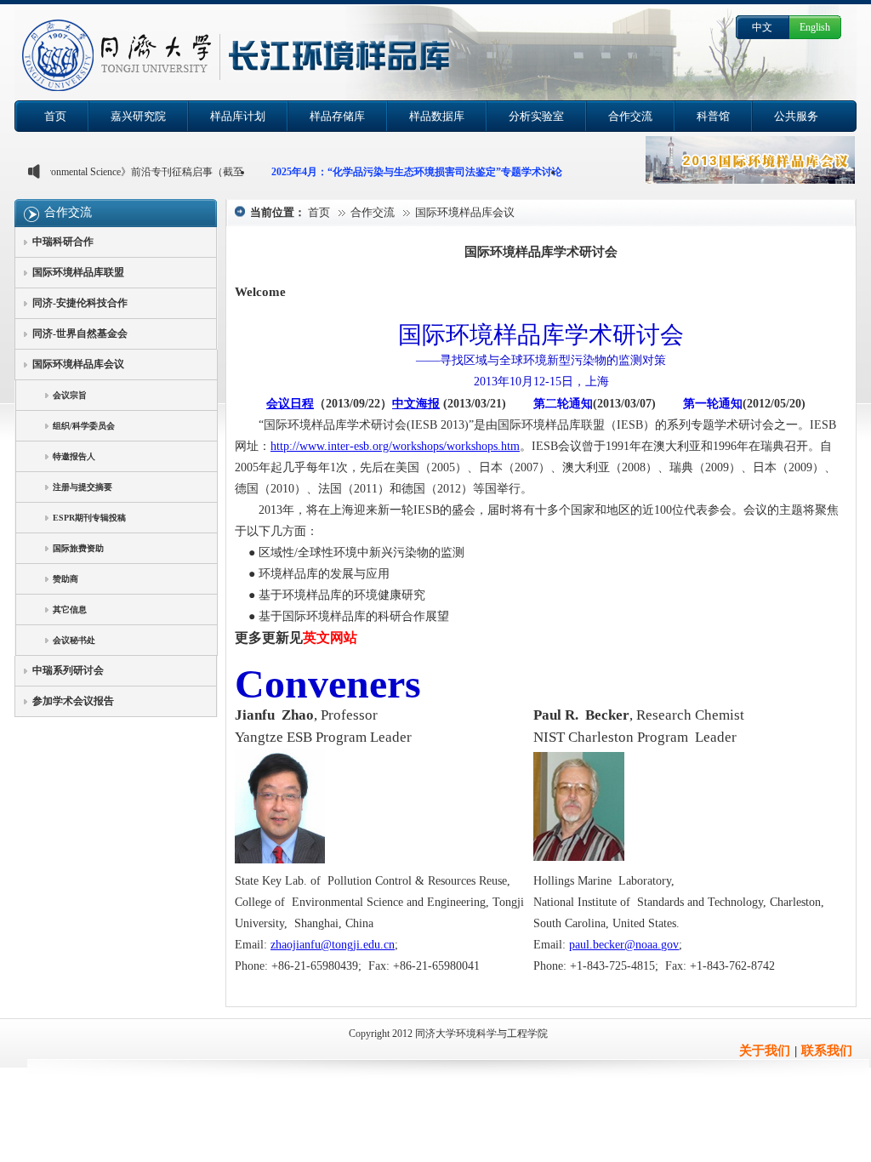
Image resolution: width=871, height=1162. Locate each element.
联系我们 (826, 1050)
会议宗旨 (70, 395)
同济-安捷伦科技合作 (80, 303)
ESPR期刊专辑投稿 (89, 517)
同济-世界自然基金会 (80, 333)
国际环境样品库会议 (78, 364)
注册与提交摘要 (82, 487)
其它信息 (70, 609)
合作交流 (68, 212)
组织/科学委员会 (84, 425)
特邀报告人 (74, 456)
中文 (762, 27)
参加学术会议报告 (73, 701)
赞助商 (65, 579)
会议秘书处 (74, 640)
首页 (319, 212)
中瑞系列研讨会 (68, 670)
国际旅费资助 (78, 548)
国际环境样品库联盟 (78, 272)
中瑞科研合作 (63, 242)
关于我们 (764, 1050)
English (815, 27)
